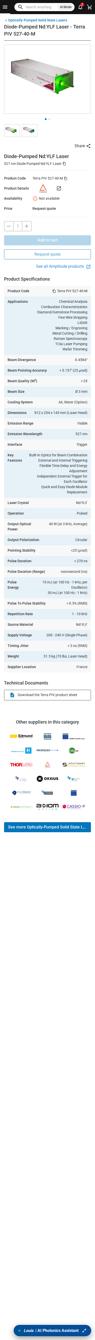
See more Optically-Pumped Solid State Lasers (49, 827)
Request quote (47, 254)
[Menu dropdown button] (5, 7)
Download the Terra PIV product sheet (47, 695)
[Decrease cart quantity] (8, 226)
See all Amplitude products (60, 266)
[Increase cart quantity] (26, 226)
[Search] (20, 7)
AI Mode (65, 7)
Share (79, 145)
